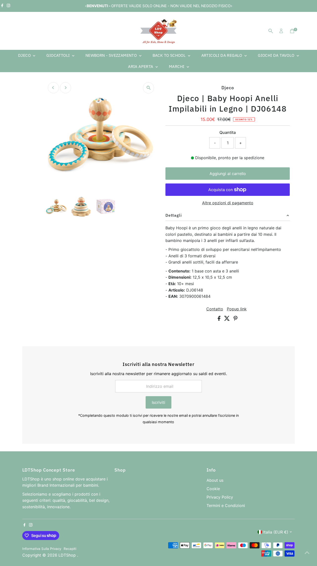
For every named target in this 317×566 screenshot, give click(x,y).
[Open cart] (292, 31)
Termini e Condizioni (226, 505)
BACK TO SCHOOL (170, 55)
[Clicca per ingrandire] (148, 87)
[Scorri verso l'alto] (307, 552)
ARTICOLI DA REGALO (222, 55)
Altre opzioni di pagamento (227, 202)
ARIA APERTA (141, 66)
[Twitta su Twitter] (227, 319)
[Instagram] (8, 6)
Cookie (213, 488)
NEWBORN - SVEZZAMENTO (111, 55)
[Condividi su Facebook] (220, 319)
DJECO (25, 55)
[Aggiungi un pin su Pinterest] (236, 319)
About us (215, 480)
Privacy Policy (220, 497)
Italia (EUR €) (275, 532)
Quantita (227, 132)
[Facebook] (2, 6)
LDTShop (67, 555)
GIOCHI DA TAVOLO (276, 55)
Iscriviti (158, 402)
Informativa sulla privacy (41, 549)
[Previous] (85, 6)
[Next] (231, 6)
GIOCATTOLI (58, 55)
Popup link (237, 309)
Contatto (214, 309)
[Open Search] (270, 31)
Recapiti (70, 549)
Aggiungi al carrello (228, 173)
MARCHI (177, 66)
